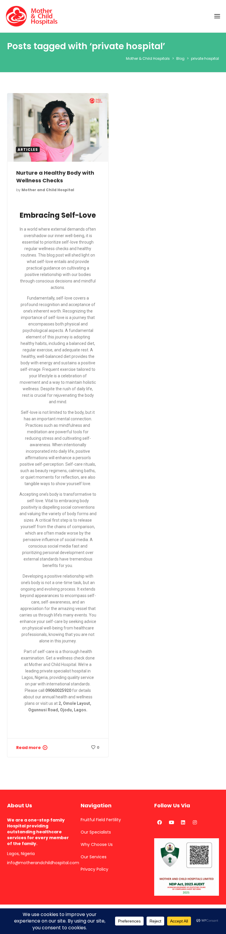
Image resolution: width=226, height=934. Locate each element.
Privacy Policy (94, 869)
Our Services (94, 857)
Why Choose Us (97, 844)
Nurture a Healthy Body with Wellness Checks (55, 176)
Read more (28, 747)
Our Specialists (96, 832)
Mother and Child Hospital (47, 189)
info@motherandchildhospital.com (39, 863)
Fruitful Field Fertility (101, 820)
